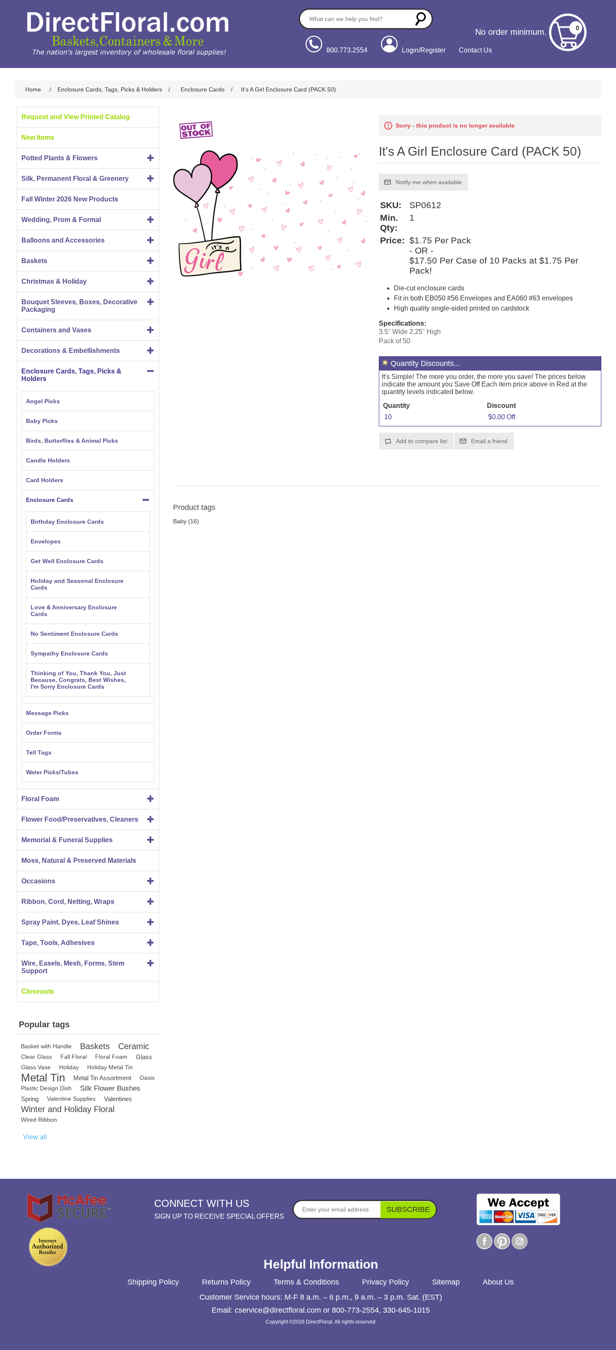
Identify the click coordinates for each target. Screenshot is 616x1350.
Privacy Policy (385, 1282)
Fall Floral (73, 1056)
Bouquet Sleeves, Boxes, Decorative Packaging (79, 305)
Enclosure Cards (49, 499)
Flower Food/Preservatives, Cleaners (79, 819)
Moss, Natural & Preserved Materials (78, 860)
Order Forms (44, 732)
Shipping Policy (153, 1282)
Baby (179, 521)
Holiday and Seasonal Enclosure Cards (77, 584)
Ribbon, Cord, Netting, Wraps (67, 901)
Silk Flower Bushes (110, 1088)
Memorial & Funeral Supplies (67, 839)
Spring (30, 1098)
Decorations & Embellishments (70, 350)
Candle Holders (48, 460)
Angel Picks (43, 401)
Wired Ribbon (39, 1119)
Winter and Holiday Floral (67, 1109)
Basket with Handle (46, 1046)
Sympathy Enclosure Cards (69, 653)
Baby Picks (42, 421)
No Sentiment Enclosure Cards (74, 633)
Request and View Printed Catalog (75, 116)
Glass (144, 1056)
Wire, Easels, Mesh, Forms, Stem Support (72, 967)
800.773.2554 (347, 50)
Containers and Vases (56, 330)
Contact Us (475, 50)
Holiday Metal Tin (110, 1067)
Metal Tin (43, 1078)
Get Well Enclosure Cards (67, 561)
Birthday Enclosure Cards (67, 521)
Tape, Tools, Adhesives (58, 942)
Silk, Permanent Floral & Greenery (75, 178)
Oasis (147, 1077)
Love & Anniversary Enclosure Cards (74, 610)
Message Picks (47, 713)
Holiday (69, 1067)
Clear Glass (36, 1056)
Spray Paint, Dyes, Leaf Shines (70, 922)
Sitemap (446, 1282)
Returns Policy (226, 1282)
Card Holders (44, 480)
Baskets (34, 260)
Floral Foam (40, 798)
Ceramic (133, 1046)
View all (35, 1137)
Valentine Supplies (71, 1098)
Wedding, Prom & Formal (61, 219)
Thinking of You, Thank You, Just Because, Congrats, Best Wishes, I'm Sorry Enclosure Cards (78, 680)
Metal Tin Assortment (102, 1077)
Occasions (38, 881)
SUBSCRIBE (408, 1209)
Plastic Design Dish (46, 1088)
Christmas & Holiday (54, 281)
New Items (37, 137)
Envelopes (46, 541)
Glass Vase (36, 1067)
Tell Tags (39, 752)
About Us (498, 1282)
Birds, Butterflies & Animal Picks (72, 440)
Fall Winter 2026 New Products (69, 199)
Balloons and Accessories (63, 240)
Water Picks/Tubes (52, 772)
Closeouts (37, 991)
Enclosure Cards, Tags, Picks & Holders (71, 375)
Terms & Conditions (306, 1282)
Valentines (118, 1098)
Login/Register (423, 50)
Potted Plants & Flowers (59, 158)
